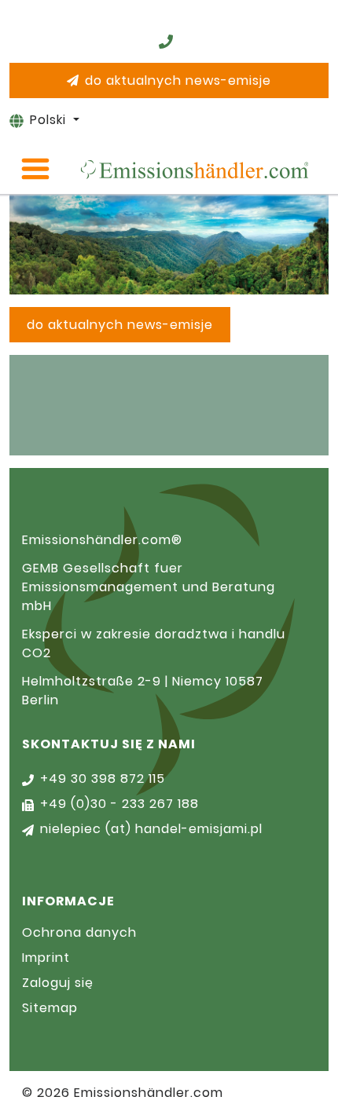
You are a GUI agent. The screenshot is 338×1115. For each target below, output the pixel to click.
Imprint (46, 958)
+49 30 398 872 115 (102, 779)
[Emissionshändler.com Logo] (194, 169)
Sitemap (50, 1008)
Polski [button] (50, 120)
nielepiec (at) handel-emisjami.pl (151, 829)
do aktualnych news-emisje (178, 80)
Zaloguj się (58, 983)
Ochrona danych (79, 932)
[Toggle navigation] (35, 169)
